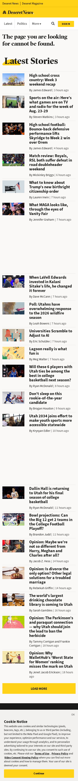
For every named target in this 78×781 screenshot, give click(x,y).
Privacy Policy (60, 753)
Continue (39, 773)
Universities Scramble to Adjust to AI (50, 333)
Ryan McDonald (43, 386)
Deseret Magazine (32, 3)
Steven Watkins (43, 117)
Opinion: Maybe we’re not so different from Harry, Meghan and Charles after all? (48, 548)
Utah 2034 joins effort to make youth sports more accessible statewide (50, 420)
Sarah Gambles (42, 610)
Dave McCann (41, 297)
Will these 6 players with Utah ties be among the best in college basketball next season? (50, 373)
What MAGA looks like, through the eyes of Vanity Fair (48, 209)
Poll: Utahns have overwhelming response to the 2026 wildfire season (50, 311)
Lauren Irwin (41, 197)
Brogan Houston (43, 408)
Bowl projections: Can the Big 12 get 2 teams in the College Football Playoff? (50, 522)
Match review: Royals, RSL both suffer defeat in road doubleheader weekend (50, 162)
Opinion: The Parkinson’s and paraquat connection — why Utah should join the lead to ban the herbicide (51, 626)
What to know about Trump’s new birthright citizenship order (49, 187)
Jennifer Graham (43, 220)
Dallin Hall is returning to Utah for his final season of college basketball (49, 495)
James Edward (42, 90)
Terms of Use (42, 753)
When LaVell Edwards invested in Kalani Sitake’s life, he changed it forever (50, 284)
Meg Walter (40, 359)
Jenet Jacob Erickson (46, 672)
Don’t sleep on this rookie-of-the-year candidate (45, 398)
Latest (8, 23)
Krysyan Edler (41, 431)
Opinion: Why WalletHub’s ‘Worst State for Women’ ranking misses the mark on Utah (51, 659)
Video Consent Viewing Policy (21, 757)
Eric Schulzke (41, 341)
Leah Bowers (41, 323)
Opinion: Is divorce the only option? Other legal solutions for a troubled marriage (50, 575)
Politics (22, 23)
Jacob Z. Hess (41, 561)
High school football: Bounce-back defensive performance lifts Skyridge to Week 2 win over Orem (49, 133)
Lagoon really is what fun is (48, 351)
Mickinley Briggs (43, 175)
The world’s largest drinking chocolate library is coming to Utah (50, 600)
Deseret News (10, 3)
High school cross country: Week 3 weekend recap (44, 80)
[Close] (73, 715)
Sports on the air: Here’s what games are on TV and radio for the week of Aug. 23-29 (51, 104)
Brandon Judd (42, 534)
